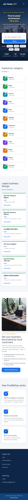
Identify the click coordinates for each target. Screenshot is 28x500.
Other (11, 49)
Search (15, 41)
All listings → (5, 71)
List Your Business (6, 460)
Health (16, 46)
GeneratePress (14, 497)
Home (16, 49)
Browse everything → (7, 189)
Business (10, 46)
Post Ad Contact (6, 464)
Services (23, 46)
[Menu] (24, 4)
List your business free (11, 370)
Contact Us (5, 467)
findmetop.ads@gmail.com (8, 482)
